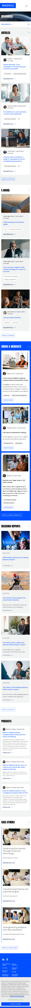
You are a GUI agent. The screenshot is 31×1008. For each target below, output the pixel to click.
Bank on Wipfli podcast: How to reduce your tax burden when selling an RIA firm (14, 767)
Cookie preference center (15, 999)
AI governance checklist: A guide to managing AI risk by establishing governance (14, 159)
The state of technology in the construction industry (14, 599)
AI (18, 119)
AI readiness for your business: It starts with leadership (15, 113)
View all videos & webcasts (28, 346)
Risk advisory (19, 443)
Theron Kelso (10, 151)
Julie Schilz (9, 475)
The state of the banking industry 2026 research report (15, 688)
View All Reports (8, 709)
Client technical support (6, 964)
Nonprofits (6, 395)
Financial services (8, 443)
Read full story (8, 79)
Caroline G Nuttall (12, 106)
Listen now (6, 752)
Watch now (8, 400)
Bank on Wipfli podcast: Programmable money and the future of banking (14, 735)
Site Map (14, 971)
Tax (5, 229)
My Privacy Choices (5, 971)
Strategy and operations (10, 279)
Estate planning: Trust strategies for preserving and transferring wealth (14, 67)
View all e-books (21, 190)
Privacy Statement (14, 964)
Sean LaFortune (11, 311)
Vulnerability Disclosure (15, 975)
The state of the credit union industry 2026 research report (14, 644)
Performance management (11, 276)
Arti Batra (9, 58)
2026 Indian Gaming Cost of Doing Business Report (15, 558)
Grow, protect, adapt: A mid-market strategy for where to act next (14, 269)
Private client (7, 73)
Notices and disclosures (17, 996)
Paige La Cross (10, 373)
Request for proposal (15, 968)
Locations (4, 968)
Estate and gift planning (20, 73)
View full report (7, 565)
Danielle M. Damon (12, 428)
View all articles (21, 33)
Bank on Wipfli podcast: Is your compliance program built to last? (15, 792)
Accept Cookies (15, 1004)
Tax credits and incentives (15, 229)
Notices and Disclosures (5, 975)
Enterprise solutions (9, 502)
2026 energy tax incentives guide (13, 223)
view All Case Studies (28, 822)
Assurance (6, 322)
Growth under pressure (12, 317)
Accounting (15, 322)
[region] (15, 992)
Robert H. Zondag (11, 729)
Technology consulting (10, 119)
